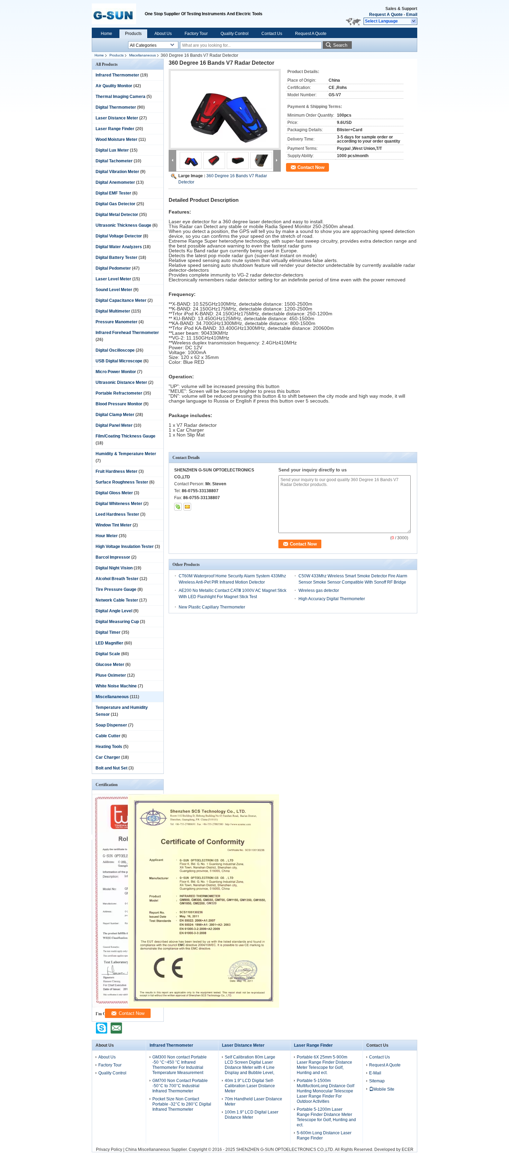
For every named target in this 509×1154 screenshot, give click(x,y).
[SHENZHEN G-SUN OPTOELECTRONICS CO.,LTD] (414, 21)
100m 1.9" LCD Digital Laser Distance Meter (251, 1115)
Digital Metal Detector (117, 214)
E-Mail (375, 1073)
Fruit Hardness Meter (116, 471)
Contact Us (271, 33)
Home (106, 33)
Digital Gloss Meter (114, 492)
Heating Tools (109, 746)
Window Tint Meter (114, 525)
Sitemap (377, 1081)
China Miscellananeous (147, 1149)
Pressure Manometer (116, 321)
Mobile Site (383, 1089)
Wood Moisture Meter (116, 139)
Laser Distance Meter (117, 118)
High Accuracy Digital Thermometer (331, 598)
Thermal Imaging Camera (120, 96)
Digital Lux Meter (112, 150)
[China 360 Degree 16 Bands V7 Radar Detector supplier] (225, 109)
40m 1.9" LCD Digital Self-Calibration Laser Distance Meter (250, 1085)
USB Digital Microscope (119, 361)
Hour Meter (107, 535)
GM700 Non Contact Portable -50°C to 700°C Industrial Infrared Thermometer (180, 1085)
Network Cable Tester (117, 600)
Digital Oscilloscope (115, 350)
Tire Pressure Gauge (116, 589)
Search (340, 45)
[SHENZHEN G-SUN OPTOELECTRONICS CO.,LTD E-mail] (187, 507)
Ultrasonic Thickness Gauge (123, 225)
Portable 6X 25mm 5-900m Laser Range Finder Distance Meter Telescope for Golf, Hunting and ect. (324, 1065)
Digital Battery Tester (116, 257)
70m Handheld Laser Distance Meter (253, 1102)
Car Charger (108, 757)
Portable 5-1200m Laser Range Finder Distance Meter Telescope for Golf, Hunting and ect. (326, 1117)
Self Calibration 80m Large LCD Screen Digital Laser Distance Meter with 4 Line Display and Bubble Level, (250, 1065)
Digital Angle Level (114, 610)
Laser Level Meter (113, 279)
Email (411, 14)
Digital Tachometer (114, 161)
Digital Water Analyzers (119, 246)
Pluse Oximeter (111, 675)
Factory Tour (196, 33)
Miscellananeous (142, 55)
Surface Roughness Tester (122, 482)
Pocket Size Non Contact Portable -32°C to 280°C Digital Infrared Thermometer (181, 1104)
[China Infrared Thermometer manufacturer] (118, 14)
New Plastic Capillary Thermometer (212, 607)
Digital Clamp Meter (115, 414)
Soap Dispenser (111, 725)
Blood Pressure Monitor (119, 404)
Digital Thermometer (116, 107)
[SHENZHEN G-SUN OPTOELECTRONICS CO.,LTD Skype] (178, 507)
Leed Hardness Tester (117, 514)
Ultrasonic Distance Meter (121, 382)
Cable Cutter (108, 735)
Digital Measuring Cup (117, 621)
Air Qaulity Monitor (114, 85)
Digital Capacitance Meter (121, 300)
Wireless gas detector (318, 590)
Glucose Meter (110, 664)
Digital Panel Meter (114, 425)
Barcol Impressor (113, 557)
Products (133, 33)
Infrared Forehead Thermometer (127, 332)
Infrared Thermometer (117, 75)
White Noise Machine (116, 686)
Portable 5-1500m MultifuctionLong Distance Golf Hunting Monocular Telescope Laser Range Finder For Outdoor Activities (325, 1091)
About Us (163, 33)
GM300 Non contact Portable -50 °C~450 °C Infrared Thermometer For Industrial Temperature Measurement (179, 1065)
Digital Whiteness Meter (119, 503)
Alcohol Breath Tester (117, 578)
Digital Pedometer (113, 268)
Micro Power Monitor (116, 371)
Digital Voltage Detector (119, 236)
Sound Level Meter (114, 289)
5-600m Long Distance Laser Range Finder (324, 1135)
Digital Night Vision (114, 568)
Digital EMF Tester (113, 193)
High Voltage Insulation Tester (125, 546)
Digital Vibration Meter (117, 171)
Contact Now (310, 167)
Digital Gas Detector (115, 203)
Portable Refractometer (119, 393)
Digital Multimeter (113, 311)
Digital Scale (108, 653)
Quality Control (235, 33)
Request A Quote (386, 14)
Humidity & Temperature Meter (126, 453)
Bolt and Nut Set (111, 768)
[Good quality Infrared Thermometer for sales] (203, 1006)
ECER (407, 1149)
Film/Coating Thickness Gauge (125, 436)
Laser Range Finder (115, 128)
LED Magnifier (109, 643)
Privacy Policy (109, 1149)
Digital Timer (108, 632)
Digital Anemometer (115, 182)
